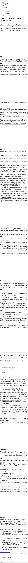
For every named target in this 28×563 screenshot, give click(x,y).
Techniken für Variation (6, 9)
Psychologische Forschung (6, 4)
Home (1, 20)
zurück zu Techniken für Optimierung (5, 552)
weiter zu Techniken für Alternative (23, 553)
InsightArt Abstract (5, 3)
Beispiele (3, 14)
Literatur (3, 16)
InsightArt (3, 2)
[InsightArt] (1, 0)
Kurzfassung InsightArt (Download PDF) (6, 557)
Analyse (4, 5)
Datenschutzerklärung (4, 558)
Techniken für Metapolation (6, 12)
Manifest (3, 15)
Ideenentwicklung (5, 7)
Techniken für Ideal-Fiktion (6, 13)
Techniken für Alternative (6, 11)
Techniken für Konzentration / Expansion (8, 10)
